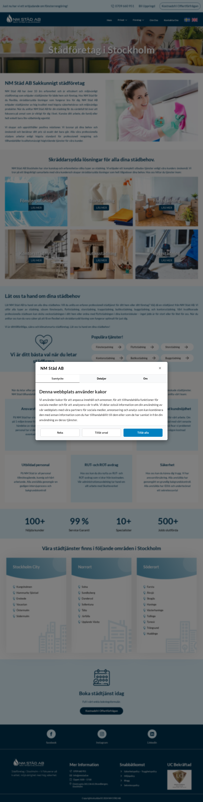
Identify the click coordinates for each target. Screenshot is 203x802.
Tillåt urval (101, 432)
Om (145, 378)
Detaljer (101, 378)
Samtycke (57, 378)
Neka (60, 432)
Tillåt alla (143, 432)
